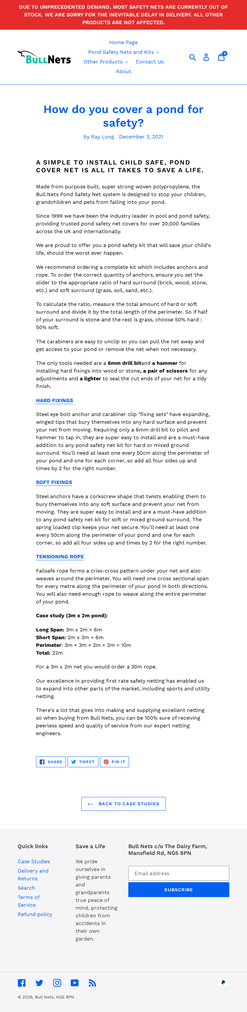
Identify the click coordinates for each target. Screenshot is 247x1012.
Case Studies (34, 861)
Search (26, 888)
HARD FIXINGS (54, 400)
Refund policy (35, 914)
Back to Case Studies (128, 803)
